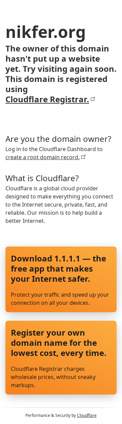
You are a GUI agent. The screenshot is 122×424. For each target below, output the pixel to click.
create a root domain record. (42, 157)
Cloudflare (87, 415)
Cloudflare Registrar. (47, 99)
